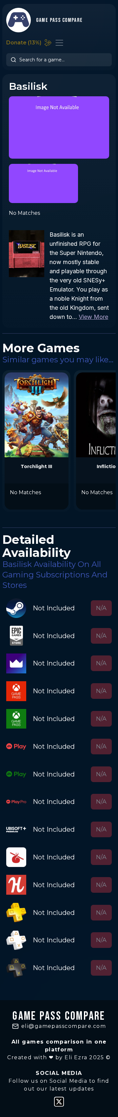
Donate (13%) (23, 42)
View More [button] (93, 316)
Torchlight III (36, 466)
